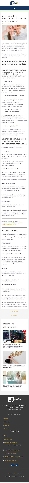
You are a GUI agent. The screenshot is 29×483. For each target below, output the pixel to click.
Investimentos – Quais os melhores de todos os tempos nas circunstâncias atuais (13, 346)
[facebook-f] (14, 465)
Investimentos (6, 23)
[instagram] (12, 465)
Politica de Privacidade (14, 474)
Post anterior (14, 311)
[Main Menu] (14, 8)
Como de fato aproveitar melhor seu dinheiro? (14, 366)
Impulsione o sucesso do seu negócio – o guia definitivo (13, 386)
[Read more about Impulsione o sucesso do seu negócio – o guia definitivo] (14, 377)
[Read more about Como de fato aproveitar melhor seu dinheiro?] (14, 357)
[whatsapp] (17, 465)
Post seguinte (14, 315)
